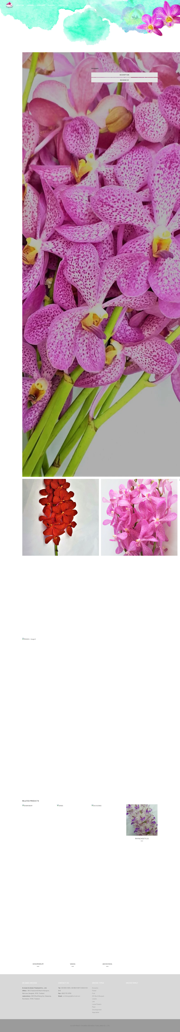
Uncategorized (96, 1009)
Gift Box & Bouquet (98, 996)
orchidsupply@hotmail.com (71, 996)
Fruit (93, 993)
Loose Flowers (96, 1004)
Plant (94, 1007)
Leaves (94, 999)
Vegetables (95, 1012)
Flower (101, 68)
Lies (93, 1001)
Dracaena (95, 988)
